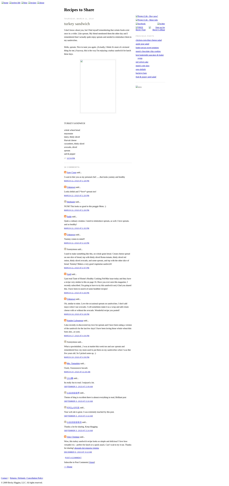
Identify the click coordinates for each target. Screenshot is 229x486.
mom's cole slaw (142, 66)
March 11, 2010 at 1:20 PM (76, 196)
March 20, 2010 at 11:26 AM (77, 372)
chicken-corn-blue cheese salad (149, 40)
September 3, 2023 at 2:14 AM (78, 431)
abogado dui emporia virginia (86, 448)
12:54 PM (71, 158)
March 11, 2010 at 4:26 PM (76, 293)
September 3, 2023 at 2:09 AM (78, 387)
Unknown (71, 187)
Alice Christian (73, 437)
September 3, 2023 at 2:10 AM (78, 401)
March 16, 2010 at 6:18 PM (76, 314)
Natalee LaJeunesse (75, 320)
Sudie (69, 216)
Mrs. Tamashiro (73, 363)
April (69, 274)
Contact (4, 478)
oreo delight (141, 69)
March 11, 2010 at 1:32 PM (76, 228)
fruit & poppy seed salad (146, 77)
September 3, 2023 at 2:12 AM (78, 416)
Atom (91, 462)
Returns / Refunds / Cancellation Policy (26, 478)
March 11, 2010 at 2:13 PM (76, 243)
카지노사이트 (73, 407)
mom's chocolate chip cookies (148, 51)
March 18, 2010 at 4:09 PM (76, 357)
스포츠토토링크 (74, 422)
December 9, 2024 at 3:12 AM (78, 452)
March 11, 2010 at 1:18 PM (76, 181)
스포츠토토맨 (73, 393)
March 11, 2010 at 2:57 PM (76, 268)
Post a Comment (73, 458)
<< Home (68, 467)
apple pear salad (142, 44)
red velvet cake (142, 62)
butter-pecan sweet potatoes (147, 47)
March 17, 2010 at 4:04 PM (76, 336)
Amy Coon (71, 172)
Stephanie (71, 202)
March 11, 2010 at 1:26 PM (76, 210)
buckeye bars (141, 73)
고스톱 (70, 378)
